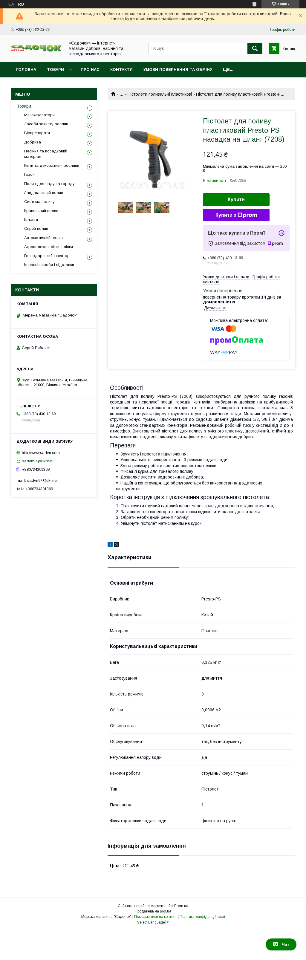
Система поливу (39, 201)
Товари (55, 69)
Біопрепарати (37, 133)
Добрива (32, 142)
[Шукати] (254, 48)
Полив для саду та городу (49, 183)
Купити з (225, 215)
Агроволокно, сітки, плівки (48, 246)
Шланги (31, 219)
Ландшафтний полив (43, 192)
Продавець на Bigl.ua (153, 911)
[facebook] (110, 545)
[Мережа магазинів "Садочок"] (36, 50)
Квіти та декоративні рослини (51, 165)
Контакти (121, 69)
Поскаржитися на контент (155, 917)
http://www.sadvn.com (41, 452)
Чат (285, 944)
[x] (116, 545)
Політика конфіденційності (202, 917)
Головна (26, 69)
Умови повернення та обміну (177, 69)
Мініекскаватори (39, 115)
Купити (236, 199)
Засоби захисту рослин (46, 124)
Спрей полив (36, 228)
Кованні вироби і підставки (49, 264)
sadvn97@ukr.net (37, 461)
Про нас (90, 69)
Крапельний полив (41, 210)
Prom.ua (181, 906)
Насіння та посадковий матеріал (45, 154)
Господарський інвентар (47, 255)
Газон (29, 174)
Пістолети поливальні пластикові (160, 94)
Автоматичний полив (43, 238)
